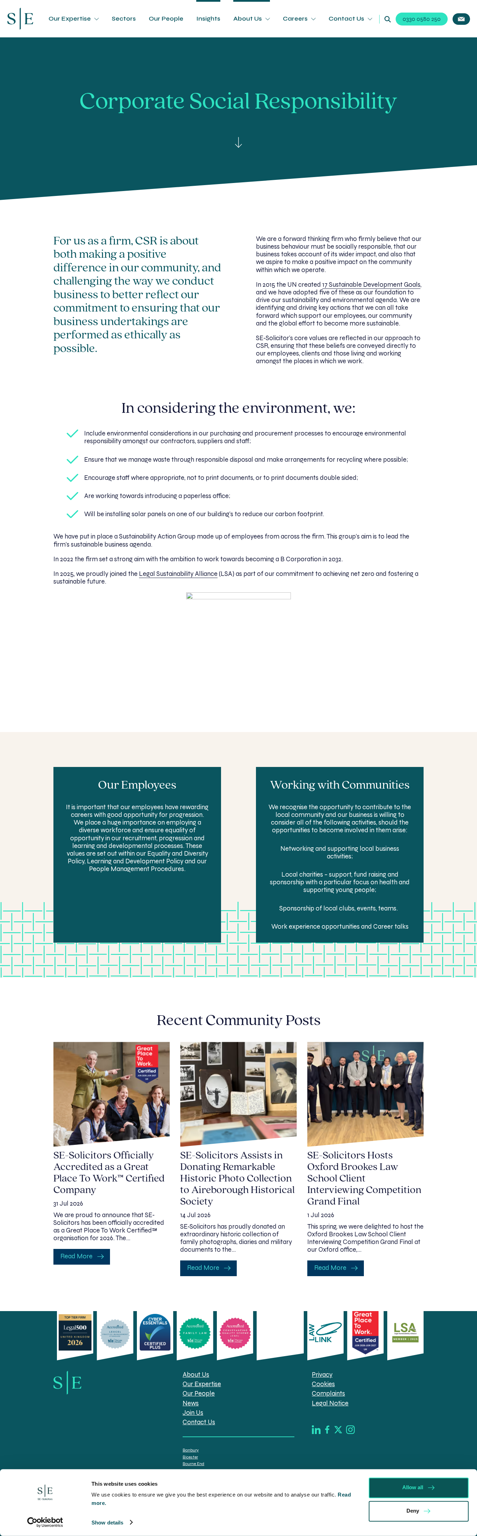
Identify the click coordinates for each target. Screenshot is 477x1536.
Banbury (191, 1450)
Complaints (328, 1394)
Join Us (193, 1413)
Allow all (412, 1487)
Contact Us (346, 18)
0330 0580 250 (422, 19)
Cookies (323, 1384)
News (191, 1403)
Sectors (124, 18)
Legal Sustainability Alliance (178, 574)
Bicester (190, 1457)
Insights (208, 18)
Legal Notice (330, 1403)
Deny (412, 1511)
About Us (247, 18)
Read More (76, 1256)
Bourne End (193, 1464)
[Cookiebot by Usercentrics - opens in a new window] (45, 1522)
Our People (166, 18)
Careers (295, 18)
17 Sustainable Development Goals (371, 284)
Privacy (322, 1375)
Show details (107, 1523)
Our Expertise (70, 18)
